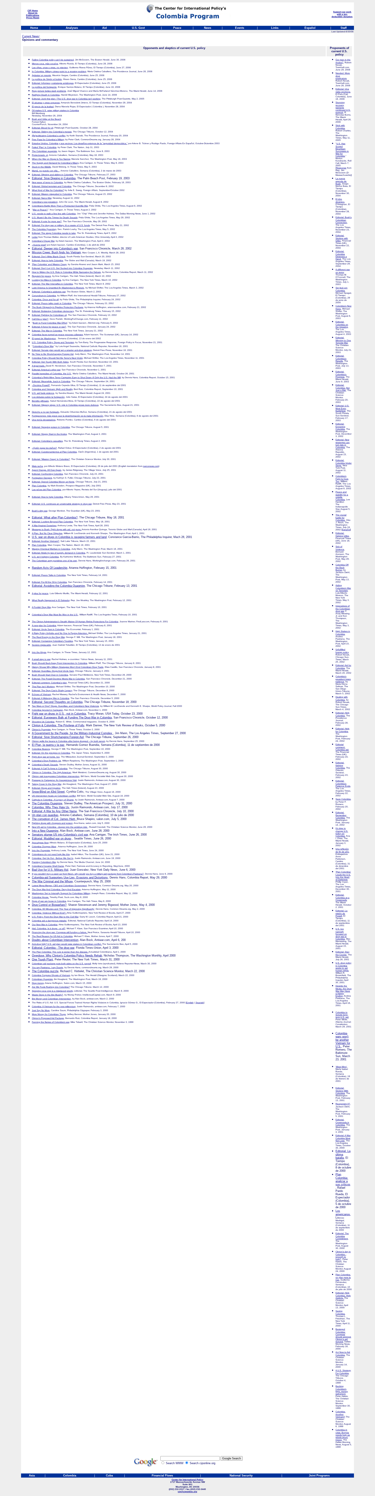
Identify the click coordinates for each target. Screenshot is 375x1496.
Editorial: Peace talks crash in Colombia (51, 303)
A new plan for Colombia (44, 625)
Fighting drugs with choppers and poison (52, 823)
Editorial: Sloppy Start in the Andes (49, 434)
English (190, 1002)
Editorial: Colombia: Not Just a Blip (343, 387)
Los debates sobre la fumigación (48, 397)
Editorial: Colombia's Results (341, 358)
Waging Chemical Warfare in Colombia (51, 549)
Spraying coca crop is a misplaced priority (52, 991)
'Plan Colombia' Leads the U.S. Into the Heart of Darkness (343, 876)
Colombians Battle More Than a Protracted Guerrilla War (60, 206)
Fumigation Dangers (42, 478)
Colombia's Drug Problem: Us (46, 760)
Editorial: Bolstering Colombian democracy (53, 311)
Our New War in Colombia (45, 924)
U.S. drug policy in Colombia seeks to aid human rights (343, 967)
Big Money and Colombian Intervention (51, 998)
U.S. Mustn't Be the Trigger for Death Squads (54, 217)
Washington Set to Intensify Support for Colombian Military (61, 893)
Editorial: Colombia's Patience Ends (343, 783)
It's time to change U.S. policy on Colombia (342, 832)
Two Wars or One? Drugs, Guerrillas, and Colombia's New (65, 706)
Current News (30, 36)
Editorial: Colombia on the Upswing (342, 324)
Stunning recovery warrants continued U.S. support (343, 107)
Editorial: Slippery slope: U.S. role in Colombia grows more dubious (65, 405)
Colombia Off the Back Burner (342, 567)
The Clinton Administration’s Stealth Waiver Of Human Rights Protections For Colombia (75, 621)
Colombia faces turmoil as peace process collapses (57, 334)
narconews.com (151, 466)
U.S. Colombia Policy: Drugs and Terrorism (53, 342)
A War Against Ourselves (44, 525)
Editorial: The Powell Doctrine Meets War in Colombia (58, 679)
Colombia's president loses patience (343, 679)
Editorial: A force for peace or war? (49, 327)
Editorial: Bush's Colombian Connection (344, 220)
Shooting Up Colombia (43, 721)
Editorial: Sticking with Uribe (342, 238)
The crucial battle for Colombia (341, 517)
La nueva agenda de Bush (341, 181)
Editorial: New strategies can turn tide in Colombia (343, 443)
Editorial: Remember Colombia (341, 815)
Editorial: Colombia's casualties (47, 441)
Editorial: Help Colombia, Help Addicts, (343, 1295)
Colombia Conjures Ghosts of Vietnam (51, 975)
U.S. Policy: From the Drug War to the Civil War (55, 917)
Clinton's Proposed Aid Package (48, 1018)
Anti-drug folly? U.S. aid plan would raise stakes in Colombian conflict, (67, 944)
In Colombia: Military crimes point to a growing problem (59, 71)
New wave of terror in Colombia (47, 182)
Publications (32, 15)
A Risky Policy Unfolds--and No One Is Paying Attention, (60, 633)
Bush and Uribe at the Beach (46, 119)
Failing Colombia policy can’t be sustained (53, 60)
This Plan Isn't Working (43, 686)
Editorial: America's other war (46, 369)
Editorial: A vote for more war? (47, 221)
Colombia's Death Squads (45, 764)
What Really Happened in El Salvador (50, 600)
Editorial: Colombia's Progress (341, 374)
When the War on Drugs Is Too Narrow (51, 159)
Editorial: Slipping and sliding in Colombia (52, 174)
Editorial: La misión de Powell (341, 913)
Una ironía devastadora (44, 420)
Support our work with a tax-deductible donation (342, 14)
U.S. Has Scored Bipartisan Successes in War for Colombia (342, 149)
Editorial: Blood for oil (42, 128)
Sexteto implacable (41, 645)
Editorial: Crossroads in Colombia (342, 1122)
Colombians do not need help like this (51, 854)
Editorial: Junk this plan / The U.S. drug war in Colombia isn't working (66, 99)
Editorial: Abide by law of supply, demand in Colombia (58, 553)
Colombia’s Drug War (43, 346)
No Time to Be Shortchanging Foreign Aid (53, 354)
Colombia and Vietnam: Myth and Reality (52, 389)
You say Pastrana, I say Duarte (47, 967)
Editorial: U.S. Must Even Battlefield (342, 408)
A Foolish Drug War (41, 607)
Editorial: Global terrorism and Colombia (51, 186)
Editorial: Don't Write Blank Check (48, 256)
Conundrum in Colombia (44, 295)
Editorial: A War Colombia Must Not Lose (343, 1138)
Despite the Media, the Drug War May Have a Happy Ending (344, 991)
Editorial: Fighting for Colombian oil (49, 315)
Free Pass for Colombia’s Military (48, 139)
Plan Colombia (39, 545)
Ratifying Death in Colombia (46, 95)
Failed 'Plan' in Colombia (44, 147)
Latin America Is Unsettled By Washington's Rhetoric (58, 288)
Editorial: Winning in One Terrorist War (343, 340)
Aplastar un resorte (41, 75)
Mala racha (37, 466)
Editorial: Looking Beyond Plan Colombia (52, 521)
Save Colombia (343, 799)
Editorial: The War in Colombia (47, 330)
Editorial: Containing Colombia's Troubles (52, 641)
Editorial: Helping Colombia (340, 765)
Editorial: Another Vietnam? (45, 541)
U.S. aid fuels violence (43, 393)
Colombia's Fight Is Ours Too (342, 478)
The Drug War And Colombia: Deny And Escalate (56, 889)
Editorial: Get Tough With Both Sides (50, 362)
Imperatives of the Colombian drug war (343, 608)
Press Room (32, 17)
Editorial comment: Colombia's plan (49, 682)
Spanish (200, 1002)
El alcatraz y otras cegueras (46, 102)
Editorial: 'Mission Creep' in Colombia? (51, 459)
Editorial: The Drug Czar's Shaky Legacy (52, 690)
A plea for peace (40, 593)
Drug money (38, 983)
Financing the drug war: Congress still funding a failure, (60, 932)
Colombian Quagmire (42, 979)
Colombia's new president (45, 202)
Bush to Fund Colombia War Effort (50, 323)
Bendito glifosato (40, 401)
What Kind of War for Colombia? (48, 190)
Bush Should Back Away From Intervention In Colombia (59, 663)
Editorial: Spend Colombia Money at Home (53, 482)
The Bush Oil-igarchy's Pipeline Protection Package (57, 307)
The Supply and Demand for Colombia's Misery (55, 163)
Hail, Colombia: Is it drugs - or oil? (48, 928)
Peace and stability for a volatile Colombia (342, 496)
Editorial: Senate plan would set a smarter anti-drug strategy (62, 350)
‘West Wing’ (341, 1067)
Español (346, 529)
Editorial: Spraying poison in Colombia (51, 427)
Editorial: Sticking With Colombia (342, 1090)
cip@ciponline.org (187, 1491)
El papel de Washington (44, 338)
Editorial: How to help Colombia (47, 260)
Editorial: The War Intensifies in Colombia (52, 284)
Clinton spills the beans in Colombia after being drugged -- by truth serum (68, 741)
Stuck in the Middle (41, 167)
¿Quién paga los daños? (44, 448)
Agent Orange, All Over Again (46, 470)
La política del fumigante (44, 87)
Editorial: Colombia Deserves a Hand (341, 255)
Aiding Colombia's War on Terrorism (343, 588)
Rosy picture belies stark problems (49, 91)
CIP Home (33, 10)
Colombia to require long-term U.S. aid (342, 1014)
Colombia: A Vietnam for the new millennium (54, 1006)
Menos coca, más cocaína (45, 63)
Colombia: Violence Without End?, (49, 913)
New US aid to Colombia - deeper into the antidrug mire (60, 827)
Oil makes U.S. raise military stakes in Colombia (55, 110)
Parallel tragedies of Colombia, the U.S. (51, 373)
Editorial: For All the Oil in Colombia (49, 582)
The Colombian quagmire (44, 151)
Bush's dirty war (39, 511)
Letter (35, 237)
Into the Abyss (39, 652)
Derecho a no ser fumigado (45, 412)
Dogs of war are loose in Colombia (49, 901)
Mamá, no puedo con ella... (45, 170)
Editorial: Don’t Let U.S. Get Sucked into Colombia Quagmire (62, 268)
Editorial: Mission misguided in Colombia (52, 194)
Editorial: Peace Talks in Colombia (49, 575)
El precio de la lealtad (43, 106)
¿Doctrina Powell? (41, 385)
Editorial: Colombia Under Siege (344, 463)
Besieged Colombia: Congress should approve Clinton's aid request (343, 1335)
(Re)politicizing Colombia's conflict (48, 135)
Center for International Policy (187, 1479)
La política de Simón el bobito (47, 79)
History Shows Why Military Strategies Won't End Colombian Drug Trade (68, 667)
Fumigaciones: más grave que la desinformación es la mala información (67, 416)
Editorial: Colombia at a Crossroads (342, 897)
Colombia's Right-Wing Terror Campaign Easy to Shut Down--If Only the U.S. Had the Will (76, 377)
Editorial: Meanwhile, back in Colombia (51, 381)
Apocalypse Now (40, 842)
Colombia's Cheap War (43, 241)
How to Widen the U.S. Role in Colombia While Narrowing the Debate (66, 272)
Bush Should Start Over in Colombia (50, 675)
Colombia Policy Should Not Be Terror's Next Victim (57, 358)
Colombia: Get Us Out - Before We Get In (52, 858)
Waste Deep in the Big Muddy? (47, 995)
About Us (33, 13)
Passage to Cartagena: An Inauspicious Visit (54, 780)
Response (341, 168)
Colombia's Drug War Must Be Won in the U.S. (55, 614)
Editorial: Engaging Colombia (340, 426)
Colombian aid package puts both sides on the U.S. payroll (61, 963)
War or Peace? (40, 210)
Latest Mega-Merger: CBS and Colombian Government (59, 885)
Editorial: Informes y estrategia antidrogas (53, 83)
